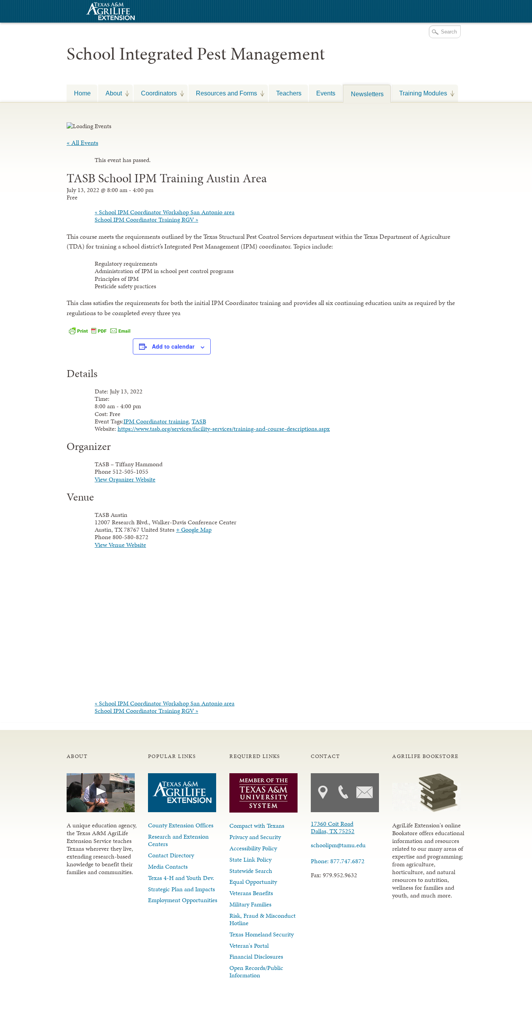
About (110, 93)
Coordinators (155, 93)
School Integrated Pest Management (196, 53)
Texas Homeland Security (261, 934)
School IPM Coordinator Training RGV (146, 219)
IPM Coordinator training (155, 421)
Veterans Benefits (251, 893)
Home (82, 93)
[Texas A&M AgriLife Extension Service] (109, 12)
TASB (199, 421)
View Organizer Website (125, 479)
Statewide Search (250, 870)
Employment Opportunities (182, 900)
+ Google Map (193, 529)
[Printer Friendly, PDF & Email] (100, 330)
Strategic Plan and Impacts (181, 889)
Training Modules (419, 93)
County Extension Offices (180, 825)
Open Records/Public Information (256, 971)
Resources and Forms (222, 93)
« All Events (82, 142)
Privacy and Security (255, 836)
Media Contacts (168, 866)
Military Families (250, 904)
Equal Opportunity (253, 881)
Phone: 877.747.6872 (338, 861)
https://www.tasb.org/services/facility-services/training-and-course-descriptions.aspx (224, 428)
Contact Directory (171, 855)
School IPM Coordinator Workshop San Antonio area (164, 212)
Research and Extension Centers (178, 840)
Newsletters (367, 93)
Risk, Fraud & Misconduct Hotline (262, 919)
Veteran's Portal (249, 945)
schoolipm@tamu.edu (338, 845)
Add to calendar (173, 346)
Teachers (288, 93)
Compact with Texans (256, 825)
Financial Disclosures (256, 956)
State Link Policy (250, 859)
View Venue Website (120, 544)
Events (325, 93)
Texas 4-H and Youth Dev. (181, 877)
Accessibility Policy (253, 848)
